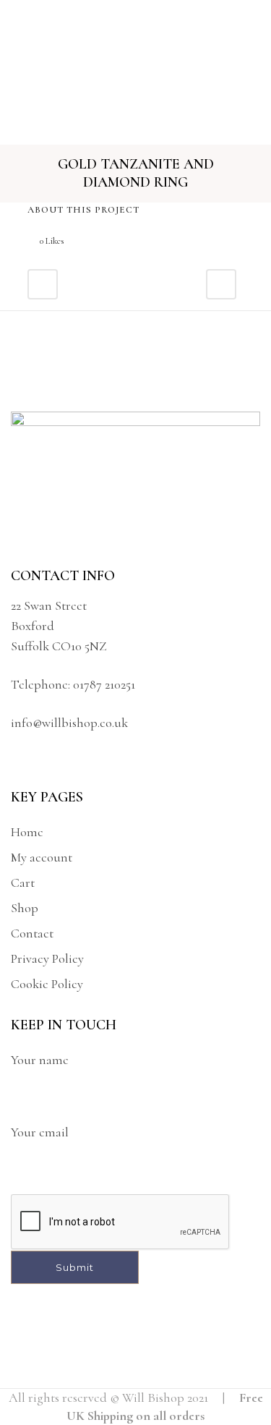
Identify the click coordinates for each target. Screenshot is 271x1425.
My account (41, 857)
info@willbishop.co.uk (69, 723)
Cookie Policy (47, 984)
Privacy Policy (47, 958)
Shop (24, 908)
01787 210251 (104, 684)
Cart (23, 882)
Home (27, 832)
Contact (32, 933)
